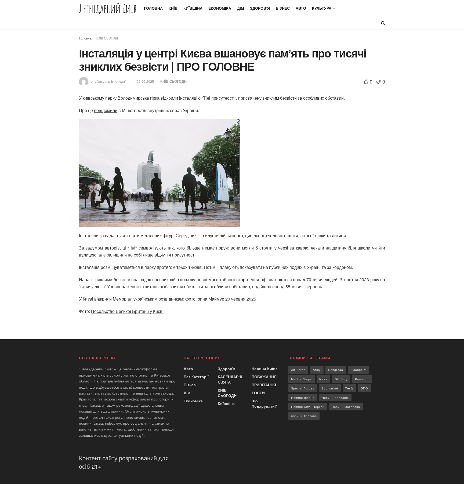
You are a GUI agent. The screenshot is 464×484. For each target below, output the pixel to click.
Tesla (349, 388)
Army (317, 369)
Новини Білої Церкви (307, 406)
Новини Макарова (346, 406)
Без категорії (196, 376)
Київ (173, 8)
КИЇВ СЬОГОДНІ (108, 38)
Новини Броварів (335, 397)
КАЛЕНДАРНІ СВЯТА (230, 379)
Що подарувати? (264, 403)
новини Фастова (304, 416)
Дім (240, 8)
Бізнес (283, 8)
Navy (323, 379)
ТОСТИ (258, 392)
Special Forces (302, 388)
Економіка (219, 8)
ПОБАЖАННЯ (264, 376)
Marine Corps (301, 379)
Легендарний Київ (107, 8)
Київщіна (192, 8)
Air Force (298, 369)
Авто (301, 8)
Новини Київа (265, 368)
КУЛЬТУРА (321, 8)
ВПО (364, 388)
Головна (153, 8)
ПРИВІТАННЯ (264, 384)
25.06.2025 (145, 81)
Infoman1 (119, 81)
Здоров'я (226, 368)
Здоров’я (260, 8)
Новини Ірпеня (302, 397)
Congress (335, 369)
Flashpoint (358, 369)
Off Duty (341, 379)
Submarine (330, 388)
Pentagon (362, 379)
